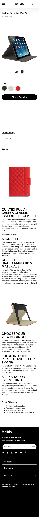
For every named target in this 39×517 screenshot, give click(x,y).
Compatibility (8, 132)
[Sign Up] (34, 446)
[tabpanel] (19, 44)
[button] (32, 4)
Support (5, 149)
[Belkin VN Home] (19, 4)
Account (8, 475)
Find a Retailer (19, 97)
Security (12, 487)
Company (8, 468)
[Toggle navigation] (3, 4)
